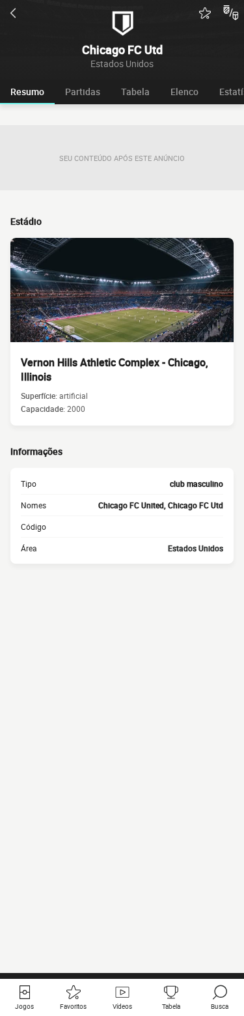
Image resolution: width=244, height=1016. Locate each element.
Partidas (82, 91)
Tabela (135, 91)
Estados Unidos (195, 548)
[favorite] (205, 13)
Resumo (27, 91)
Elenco (184, 91)
